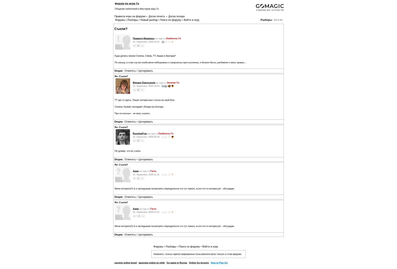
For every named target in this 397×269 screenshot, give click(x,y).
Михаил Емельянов (144, 82)
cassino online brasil (125, 262)
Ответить (130, 70)
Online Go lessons (199, 262)
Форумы (120, 19)
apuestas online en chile (152, 262)
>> (281, 19)
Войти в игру (191, 19)
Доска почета (157, 16)
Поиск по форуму (170, 19)
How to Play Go (219, 262)
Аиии (136, 171)
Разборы (132, 19)
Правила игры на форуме (129, 16)
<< (275, 19)
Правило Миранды (143, 38)
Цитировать (145, 70)
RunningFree (140, 133)
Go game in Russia (177, 262)
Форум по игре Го (127, 3)
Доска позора (176, 16)
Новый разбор (149, 19)
